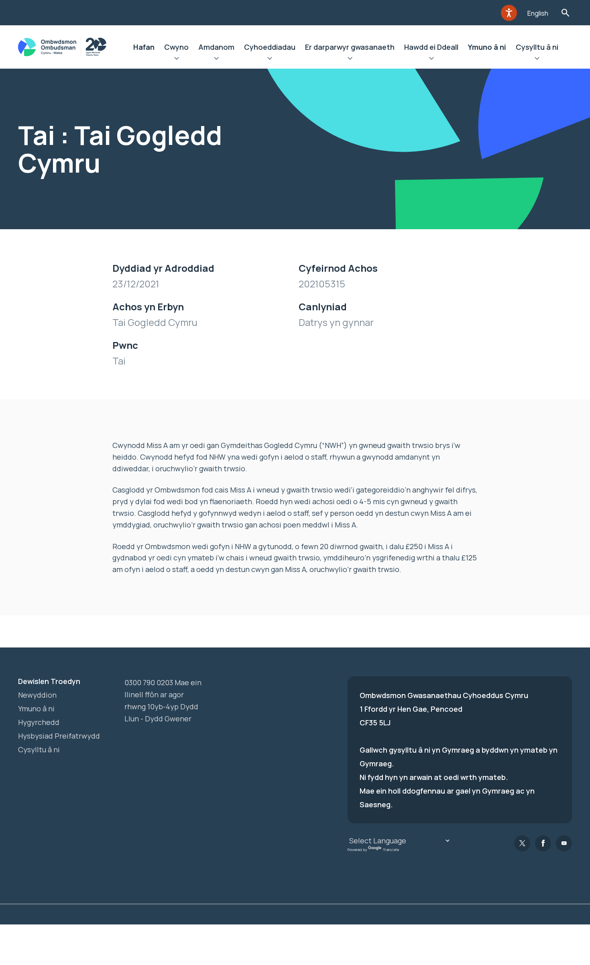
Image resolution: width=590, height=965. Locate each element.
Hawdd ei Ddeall (431, 47)
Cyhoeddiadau (269, 47)
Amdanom (216, 47)
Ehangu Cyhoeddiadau (269, 59)
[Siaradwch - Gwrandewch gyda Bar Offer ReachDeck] (509, 13)
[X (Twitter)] (522, 843)
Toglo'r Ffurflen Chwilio (565, 12)
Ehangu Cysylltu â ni (537, 59)
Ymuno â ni (487, 47)
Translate (391, 849)
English (537, 13)
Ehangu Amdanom (216, 59)
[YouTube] (564, 843)
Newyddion (37, 695)
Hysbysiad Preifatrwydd (59, 736)
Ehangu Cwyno (176, 59)
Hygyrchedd (38, 722)
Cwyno (176, 47)
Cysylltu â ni (537, 47)
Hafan (144, 47)
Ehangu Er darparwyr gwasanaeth (349, 59)
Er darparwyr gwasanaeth (350, 47)
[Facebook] (543, 843)
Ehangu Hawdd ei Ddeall (431, 59)
